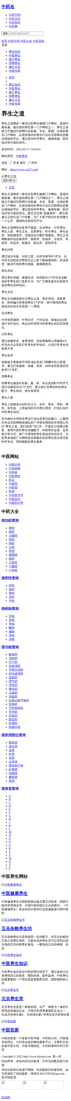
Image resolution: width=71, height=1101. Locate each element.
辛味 (12, 623)
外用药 (13, 723)
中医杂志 (14, 499)
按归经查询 (10, 520)
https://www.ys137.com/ (24, 169)
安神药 (13, 704)
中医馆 (13, 487)
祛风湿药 (14, 665)
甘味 (12, 616)
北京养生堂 (12, 998)
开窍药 (13, 711)
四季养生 (14, 63)
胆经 (12, 558)
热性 (12, 585)
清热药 (13, 658)
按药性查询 (10, 578)
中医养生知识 (14, 963)
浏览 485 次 (9, 180)
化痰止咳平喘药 (19, 700)
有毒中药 (14, 727)
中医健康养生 (14, 893)
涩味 (12, 635)
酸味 (12, 627)
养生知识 (14, 51)
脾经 (12, 531)
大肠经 (13, 535)
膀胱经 (13, 554)
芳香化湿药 (16, 669)
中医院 (13, 483)
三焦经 (13, 562)
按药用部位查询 (13, 735)
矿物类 (13, 769)
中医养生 (14, 55)
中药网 (13, 26)
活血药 (13, 696)
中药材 (13, 472)
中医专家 (14, 70)
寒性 (12, 593)
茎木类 (13, 746)
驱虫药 (13, 688)
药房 (12, 491)
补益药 (13, 715)
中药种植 (14, 468)
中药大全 (14, 18)
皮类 (12, 750)
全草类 (13, 761)
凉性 (12, 596)
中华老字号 (16, 495)
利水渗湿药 (16, 673)
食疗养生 (14, 59)
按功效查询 (10, 647)
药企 (12, 479)
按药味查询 (10, 608)
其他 (12, 780)
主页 (12, 187)
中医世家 (10, 1030)
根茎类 (13, 742)
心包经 (13, 570)
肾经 (12, 539)
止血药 (13, 692)
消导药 (13, 685)
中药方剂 (14, 14)
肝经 (12, 551)
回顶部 (5, 1097)
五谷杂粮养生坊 (16, 928)
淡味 (12, 639)
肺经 (12, 543)
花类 (12, 757)
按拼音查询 (10, 788)
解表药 (13, 654)
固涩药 (13, 719)
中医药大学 (16, 502)
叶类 (12, 754)
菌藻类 (13, 777)
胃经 (12, 528)
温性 (12, 589)
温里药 (13, 677)
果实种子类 (16, 765)
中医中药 (14, 464)
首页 (12, 77)
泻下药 (13, 662)
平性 (12, 600)
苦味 (12, 620)
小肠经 (13, 566)
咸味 (12, 631)
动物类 (13, 773)
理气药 (13, 681)
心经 (12, 547)
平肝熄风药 (16, 708)
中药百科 (14, 22)
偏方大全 (14, 66)
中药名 (8, 6)
